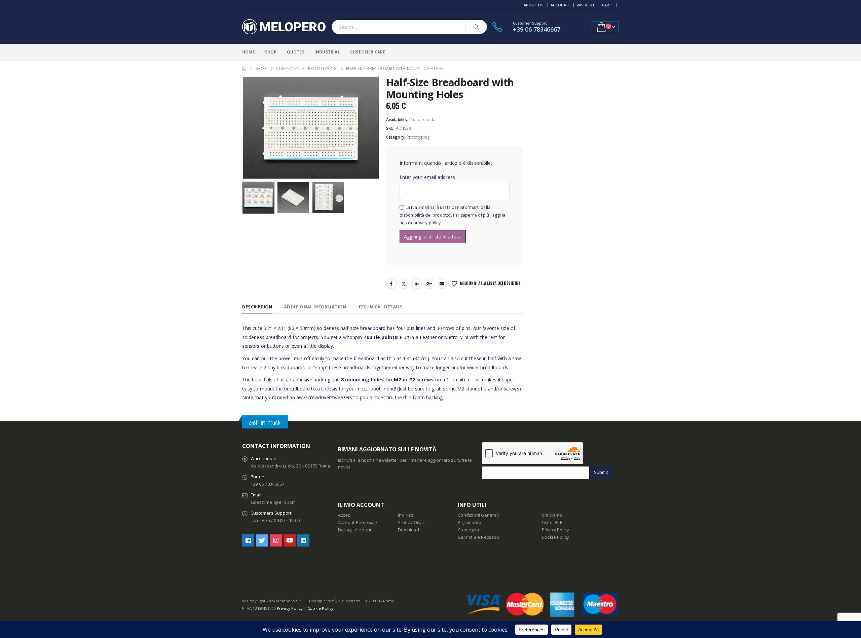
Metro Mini (456, 337)
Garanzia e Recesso (478, 537)
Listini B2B (552, 522)
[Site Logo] (284, 27)
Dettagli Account (354, 530)
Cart (607, 4)
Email (442, 283)
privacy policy (427, 223)
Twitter (404, 283)
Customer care (367, 52)
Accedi (344, 515)
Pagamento (469, 522)
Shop (271, 52)
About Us (534, 4)
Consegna (468, 530)
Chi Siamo (552, 515)
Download (408, 530)
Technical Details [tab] (380, 307)
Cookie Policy (555, 537)
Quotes (295, 52)
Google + (429, 283)
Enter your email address (427, 177)
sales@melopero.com (273, 502)
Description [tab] (257, 307)
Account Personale (357, 522)
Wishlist (585, 4)
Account (560, 4)
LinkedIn (416, 283)
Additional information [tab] (315, 307)
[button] (244, 128)
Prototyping (418, 137)
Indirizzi (406, 515)
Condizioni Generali (478, 515)
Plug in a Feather (418, 337)
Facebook (391, 283)
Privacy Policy (555, 530)
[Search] (476, 27)
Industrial (327, 52)
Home (248, 52)
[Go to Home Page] (244, 68)
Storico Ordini (412, 522)
